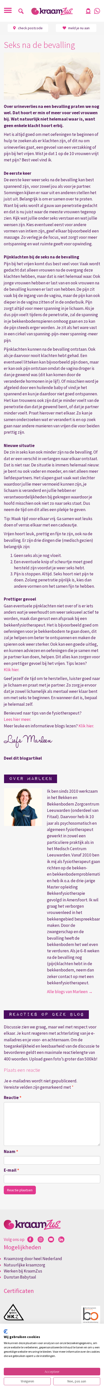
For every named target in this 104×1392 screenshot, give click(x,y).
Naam (11, 1151)
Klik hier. (12, 669)
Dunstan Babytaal (20, 1277)
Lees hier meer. (17, 719)
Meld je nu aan (78, 28)
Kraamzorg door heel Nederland (33, 1258)
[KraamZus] (52, 11)
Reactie (12, 1097)
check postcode (30, 28)
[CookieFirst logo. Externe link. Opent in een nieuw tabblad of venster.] (6, 1331)
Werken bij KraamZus (23, 1271)
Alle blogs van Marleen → (70, 991)
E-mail (11, 1170)
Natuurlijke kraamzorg (24, 1265)
